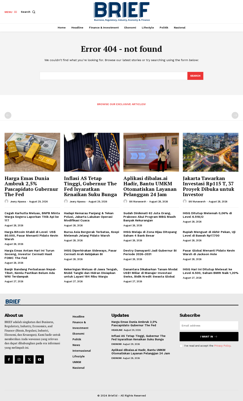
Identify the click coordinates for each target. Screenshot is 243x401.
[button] (29, 12)
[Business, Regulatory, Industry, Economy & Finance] (31, 302)
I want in (206, 336)
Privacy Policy (222, 345)
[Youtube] (40, 359)
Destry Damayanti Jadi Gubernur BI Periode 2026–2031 (150, 252)
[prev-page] (8, 115)
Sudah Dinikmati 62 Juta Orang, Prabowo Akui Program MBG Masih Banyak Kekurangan (149, 216)
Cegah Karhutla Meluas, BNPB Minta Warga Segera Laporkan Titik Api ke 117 (32, 216)
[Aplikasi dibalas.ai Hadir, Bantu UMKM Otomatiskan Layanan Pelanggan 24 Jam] (151, 152)
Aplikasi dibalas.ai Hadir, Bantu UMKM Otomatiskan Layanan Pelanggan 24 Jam (150, 186)
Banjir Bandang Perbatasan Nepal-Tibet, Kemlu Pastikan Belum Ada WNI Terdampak (30, 272)
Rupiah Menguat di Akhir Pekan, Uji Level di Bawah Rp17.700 (209, 233)
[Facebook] (9, 359)
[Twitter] (29, 359)
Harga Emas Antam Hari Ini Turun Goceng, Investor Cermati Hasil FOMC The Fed (29, 254)
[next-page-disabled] (235, 115)
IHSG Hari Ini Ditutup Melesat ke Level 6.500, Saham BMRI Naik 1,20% (210, 271)
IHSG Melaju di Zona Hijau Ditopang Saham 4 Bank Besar (150, 233)
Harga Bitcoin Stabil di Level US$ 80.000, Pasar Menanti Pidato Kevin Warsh (31, 235)
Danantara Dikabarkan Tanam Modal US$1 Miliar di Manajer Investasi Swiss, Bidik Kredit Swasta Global (150, 272)
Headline (116, 330)
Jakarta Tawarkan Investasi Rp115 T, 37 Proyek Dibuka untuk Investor (208, 186)
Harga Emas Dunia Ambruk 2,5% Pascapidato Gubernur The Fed (31, 186)
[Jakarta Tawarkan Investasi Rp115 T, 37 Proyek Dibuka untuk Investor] (210, 152)
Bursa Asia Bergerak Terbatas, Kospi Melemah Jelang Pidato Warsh (91, 233)
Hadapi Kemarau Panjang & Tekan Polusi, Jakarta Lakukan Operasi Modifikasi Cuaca (89, 216)
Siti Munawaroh (137, 201)
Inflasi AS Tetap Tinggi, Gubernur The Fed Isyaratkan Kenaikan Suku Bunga (90, 186)
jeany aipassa (18, 201)
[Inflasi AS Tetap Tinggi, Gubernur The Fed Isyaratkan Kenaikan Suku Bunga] (92, 152)
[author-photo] (7, 201)
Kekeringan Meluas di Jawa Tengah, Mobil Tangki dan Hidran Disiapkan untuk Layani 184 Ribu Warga (91, 272)
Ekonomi (116, 344)
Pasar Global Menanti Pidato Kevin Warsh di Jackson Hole (209, 252)
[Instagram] (19, 359)
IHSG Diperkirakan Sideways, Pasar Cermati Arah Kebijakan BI (90, 252)
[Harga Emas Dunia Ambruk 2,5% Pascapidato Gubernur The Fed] (32, 152)
